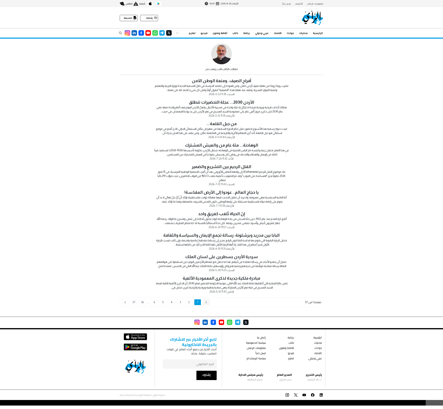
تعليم (192, 33)
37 (133, 302)
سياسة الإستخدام (256, 359)
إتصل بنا (261, 338)
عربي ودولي (262, 33)
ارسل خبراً (286, 4)
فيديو (204, 33)
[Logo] (312, 17)
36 (142, 302)
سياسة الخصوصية (256, 343)
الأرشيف (299, 4)
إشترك (206, 375)
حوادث (290, 33)
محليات (303, 33)
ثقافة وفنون (220, 33)
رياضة (246, 33)
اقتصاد (278, 33)
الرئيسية (318, 33)
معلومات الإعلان (315, 4)
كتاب (235, 33)
